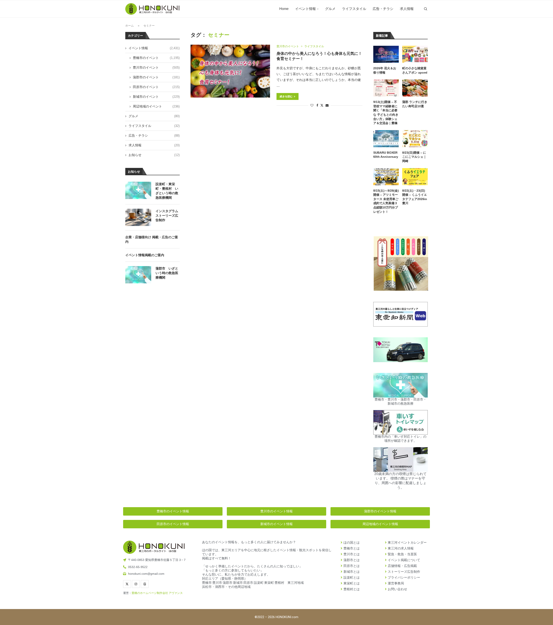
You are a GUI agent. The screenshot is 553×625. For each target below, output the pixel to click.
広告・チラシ (383, 9)
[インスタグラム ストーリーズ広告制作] (138, 217)
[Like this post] (311, 105)
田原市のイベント (156, 87)
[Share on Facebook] (317, 105)
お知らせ (154, 155)
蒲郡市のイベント (156, 77)
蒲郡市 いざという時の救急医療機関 (167, 273)
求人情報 (407, 9)
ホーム (129, 25)
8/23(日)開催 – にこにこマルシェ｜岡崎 (414, 157)
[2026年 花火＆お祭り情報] (386, 54)
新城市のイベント (156, 96)
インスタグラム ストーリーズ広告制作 (167, 215)
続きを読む (286, 96)
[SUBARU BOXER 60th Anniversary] (386, 138)
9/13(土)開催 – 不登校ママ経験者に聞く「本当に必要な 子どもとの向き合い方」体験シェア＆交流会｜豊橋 (385, 112)
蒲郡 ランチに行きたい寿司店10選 (414, 104)
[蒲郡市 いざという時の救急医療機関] (138, 274)
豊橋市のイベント (156, 58)
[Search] (425, 8)
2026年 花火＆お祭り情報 (384, 70)
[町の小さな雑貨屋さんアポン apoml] (415, 54)
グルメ (330, 9)
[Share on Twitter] (321, 105)
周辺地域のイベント (156, 106)
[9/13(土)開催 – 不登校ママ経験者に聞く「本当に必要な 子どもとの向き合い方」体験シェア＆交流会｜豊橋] (386, 87)
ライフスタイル (354, 9)
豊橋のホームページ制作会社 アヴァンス (157, 593)
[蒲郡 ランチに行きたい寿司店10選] (415, 87)
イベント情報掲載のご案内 (144, 255)
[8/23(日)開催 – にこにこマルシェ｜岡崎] (415, 138)
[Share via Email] (327, 105)
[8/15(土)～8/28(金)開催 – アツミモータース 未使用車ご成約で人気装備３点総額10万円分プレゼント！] (386, 176)
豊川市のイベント (156, 67)
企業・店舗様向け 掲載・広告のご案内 (151, 239)
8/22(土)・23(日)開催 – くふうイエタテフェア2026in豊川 (414, 197)
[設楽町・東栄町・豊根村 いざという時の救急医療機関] (138, 190)
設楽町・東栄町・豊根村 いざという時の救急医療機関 (167, 190)
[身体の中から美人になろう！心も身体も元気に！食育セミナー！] (230, 71)
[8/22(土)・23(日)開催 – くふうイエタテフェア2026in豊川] (415, 176)
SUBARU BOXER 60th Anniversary (385, 155)
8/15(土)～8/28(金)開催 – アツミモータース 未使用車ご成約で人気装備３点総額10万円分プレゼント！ (386, 201)
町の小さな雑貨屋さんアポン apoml (414, 70)
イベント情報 (305, 9)
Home (284, 9)
